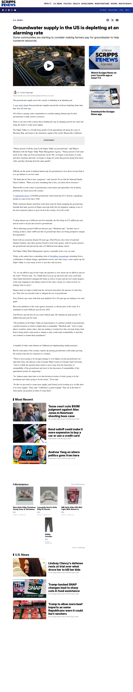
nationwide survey (22, 195)
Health (76, 4)
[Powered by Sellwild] (82, 547)
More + (128, 10)
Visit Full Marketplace (78, 484)
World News (87, 4)
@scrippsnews (15, 10)
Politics (67, 4)
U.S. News (57, 4)
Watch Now (124, 4)
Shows (114, 4)
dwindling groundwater (59, 256)
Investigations (102, 4)
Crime (121, 10)
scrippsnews (3, 10)
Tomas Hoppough (26, 93)
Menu (47, 3)
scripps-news (9, 10)
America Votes (113, 10)
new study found (21, 105)
